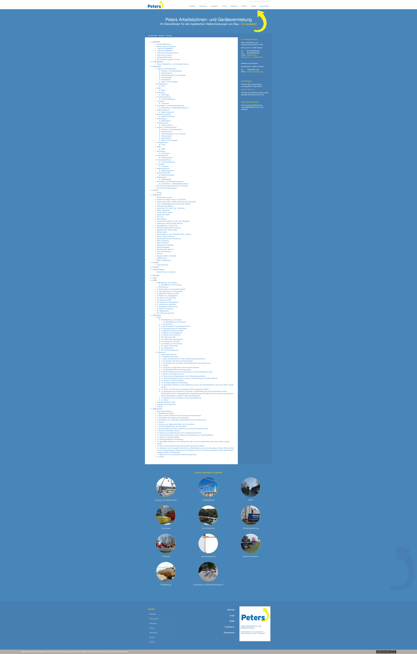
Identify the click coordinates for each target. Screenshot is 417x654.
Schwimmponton (162, 123)
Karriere (253, 6)
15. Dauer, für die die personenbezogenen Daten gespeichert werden (185, 389)
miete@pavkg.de (251, 55)
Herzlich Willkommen (164, 44)
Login (155, 277)
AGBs (155, 280)
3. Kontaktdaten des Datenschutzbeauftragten (177, 361)
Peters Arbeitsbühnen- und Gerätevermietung (172, 64)
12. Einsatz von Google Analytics (172, 380)
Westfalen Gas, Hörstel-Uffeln (167, 230)
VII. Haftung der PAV (164, 300)
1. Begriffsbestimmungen (169, 356)
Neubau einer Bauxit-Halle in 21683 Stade (171, 199)
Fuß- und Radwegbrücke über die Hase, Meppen (174, 204)
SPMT (159, 88)
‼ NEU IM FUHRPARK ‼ (165, 51)
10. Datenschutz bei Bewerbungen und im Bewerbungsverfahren (183, 376)
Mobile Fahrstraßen (168, 116)
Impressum (157, 315)
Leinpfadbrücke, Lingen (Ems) (167, 225)
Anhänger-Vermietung (164, 57)
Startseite (192, 6)
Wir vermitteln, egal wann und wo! (168, 59)
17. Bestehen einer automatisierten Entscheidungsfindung (181, 398)
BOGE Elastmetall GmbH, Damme (168, 228)
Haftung (159, 406)
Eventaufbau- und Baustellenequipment (170, 105)
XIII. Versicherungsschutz (165, 313)
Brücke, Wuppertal (163, 210)
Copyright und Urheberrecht (166, 404)
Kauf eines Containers (164, 55)
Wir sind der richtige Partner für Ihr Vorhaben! (172, 186)
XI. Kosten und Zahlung (165, 309)
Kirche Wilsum (162, 219)
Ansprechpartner (162, 265)
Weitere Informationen (384, 652)
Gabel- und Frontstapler (169, 82)
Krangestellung (162, 84)
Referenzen (234, 6)
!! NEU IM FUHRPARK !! (165, 48)
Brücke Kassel (162, 232)
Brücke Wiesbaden (163, 247)
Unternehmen (203, 6)
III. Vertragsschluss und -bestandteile (169, 291)
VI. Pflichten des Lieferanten (166, 298)
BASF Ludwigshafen (164, 260)
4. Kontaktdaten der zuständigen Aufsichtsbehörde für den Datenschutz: (186, 363)
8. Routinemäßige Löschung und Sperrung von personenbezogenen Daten (187, 372)
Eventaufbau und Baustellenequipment (170, 181)
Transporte (160, 101)
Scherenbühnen (166, 73)
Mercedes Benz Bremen (165, 249)
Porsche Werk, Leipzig (164, 212)
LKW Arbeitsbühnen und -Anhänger (173, 75)
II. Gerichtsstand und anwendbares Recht (171, 289)
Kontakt (243, 6)
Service (224, 6)
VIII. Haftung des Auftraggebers (168, 302)
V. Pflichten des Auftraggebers (167, 296)
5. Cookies (165, 365)
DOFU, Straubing (163, 241)
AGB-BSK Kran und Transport (167, 283)
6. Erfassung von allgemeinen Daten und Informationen (180, 367)
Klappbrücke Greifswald (165, 245)
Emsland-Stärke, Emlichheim (167, 256)
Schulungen (161, 92)
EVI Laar (160, 254)
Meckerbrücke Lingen (164, 197)
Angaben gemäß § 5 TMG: (166, 402)
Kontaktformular (246, 57)
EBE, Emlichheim (163, 243)
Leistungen (213, 6)
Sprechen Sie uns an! (248, 89)
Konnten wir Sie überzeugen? (167, 188)
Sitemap (156, 275)
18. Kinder (164, 400)
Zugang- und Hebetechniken (167, 69)
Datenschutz (161, 352)
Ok (394, 652)
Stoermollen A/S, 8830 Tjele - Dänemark (171, 208)
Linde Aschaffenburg (164, 251)
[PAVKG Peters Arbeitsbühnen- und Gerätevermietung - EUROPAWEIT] (157, 4)
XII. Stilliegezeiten (163, 311)
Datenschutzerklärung (168, 354)
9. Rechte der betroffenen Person (172, 374)
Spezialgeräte (166, 79)
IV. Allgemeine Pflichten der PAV (168, 293)
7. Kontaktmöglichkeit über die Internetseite (176, 369)
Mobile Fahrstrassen (164, 114)
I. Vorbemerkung (162, 287)
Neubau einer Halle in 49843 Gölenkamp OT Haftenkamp (176, 202)
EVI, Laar (160, 217)
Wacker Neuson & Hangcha (166, 46)
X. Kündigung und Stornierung (167, 306)
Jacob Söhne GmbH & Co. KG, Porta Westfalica (173, 221)
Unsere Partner (264, 6)
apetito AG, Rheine (163, 215)
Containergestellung (164, 97)
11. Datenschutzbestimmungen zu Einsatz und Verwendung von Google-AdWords (189, 378)
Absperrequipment (163, 110)
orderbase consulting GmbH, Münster (170, 223)
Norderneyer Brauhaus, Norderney (169, 238)
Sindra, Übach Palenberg (165, 236)
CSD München (162, 258)
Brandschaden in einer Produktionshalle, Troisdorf (174, 234)
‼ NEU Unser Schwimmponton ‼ (168, 53)
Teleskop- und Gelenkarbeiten (171, 71)
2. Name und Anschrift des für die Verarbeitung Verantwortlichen (183, 359)
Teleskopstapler (166, 77)
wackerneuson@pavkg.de (255, 72)
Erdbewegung (161, 118)
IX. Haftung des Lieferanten (166, 304)
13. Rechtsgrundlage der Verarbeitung (174, 382)
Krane (163, 86)
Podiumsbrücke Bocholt (165, 206)
